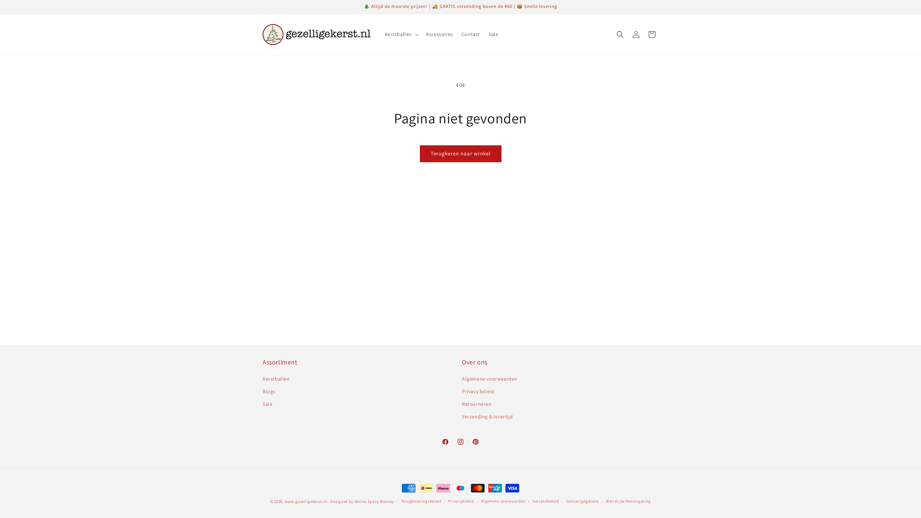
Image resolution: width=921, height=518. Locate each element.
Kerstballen (276, 379)
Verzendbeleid (545, 501)
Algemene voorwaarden (489, 379)
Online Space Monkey (374, 501)
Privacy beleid (478, 391)
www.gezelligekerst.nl (306, 501)
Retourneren (477, 404)
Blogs (269, 391)
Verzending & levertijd (487, 416)
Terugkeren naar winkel (461, 153)
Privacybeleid (461, 501)
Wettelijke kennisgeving (628, 501)
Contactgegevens (582, 501)
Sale (267, 404)
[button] (401, 34)
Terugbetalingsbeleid (421, 501)
